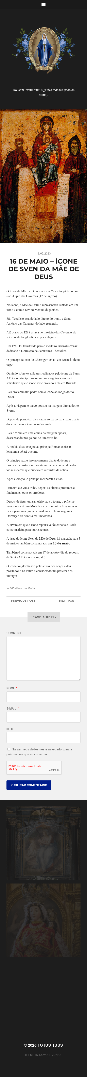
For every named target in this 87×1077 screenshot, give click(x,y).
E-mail (12, 708)
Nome (11, 688)
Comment (13, 633)
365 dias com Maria (22, 588)
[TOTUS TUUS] (43, 49)
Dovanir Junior (51, 1055)
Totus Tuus (50, 1045)
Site (9, 729)
